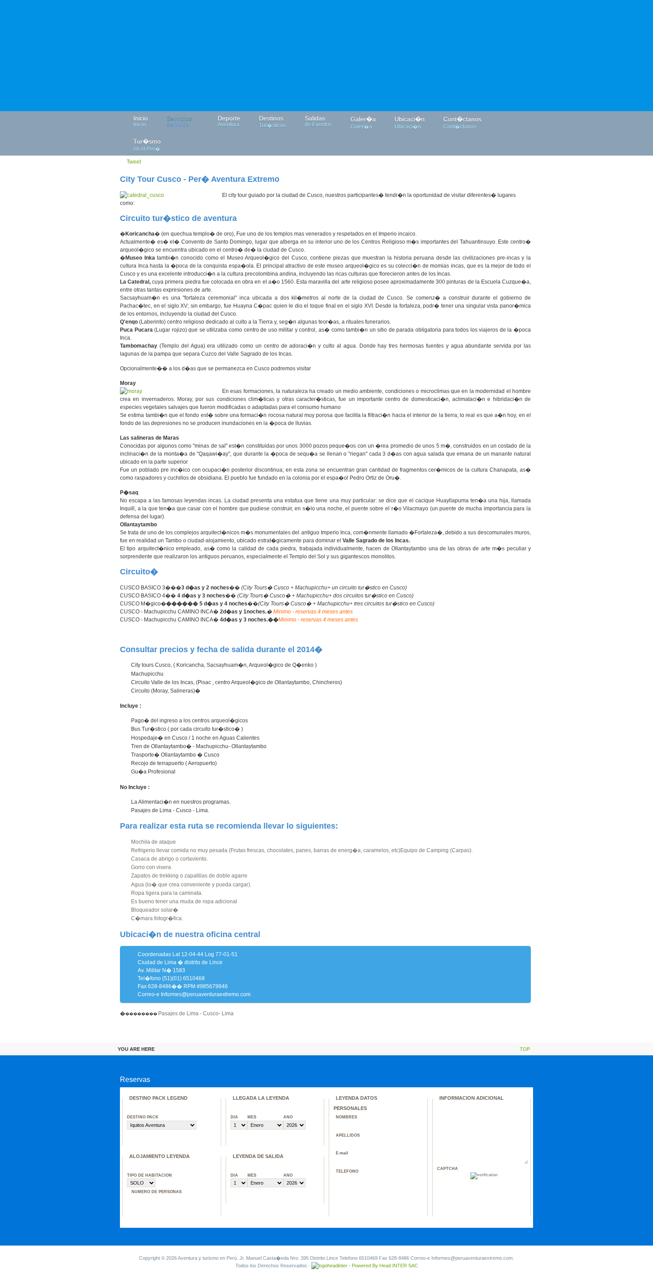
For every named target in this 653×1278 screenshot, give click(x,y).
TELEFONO (347, 1171)
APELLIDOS (348, 1135)
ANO (288, 1117)
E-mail (342, 1153)
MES (251, 1117)
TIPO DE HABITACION (149, 1175)
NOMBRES (346, 1117)
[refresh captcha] (505, 1178)
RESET (511, 1188)
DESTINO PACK (143, 1117)
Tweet (134, 162)
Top (525, 1049)
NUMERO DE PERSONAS (156, 1192)
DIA (234, 1117)
